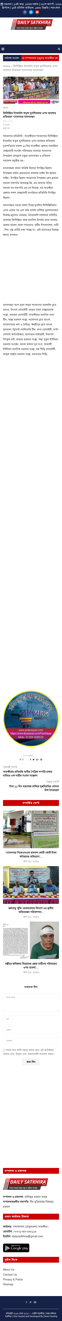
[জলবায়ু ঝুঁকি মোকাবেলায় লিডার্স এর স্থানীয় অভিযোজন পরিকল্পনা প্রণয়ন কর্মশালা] (31, 885)
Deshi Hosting (50, 1316)
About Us (8, 1269)
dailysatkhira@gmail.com (27, 1236)
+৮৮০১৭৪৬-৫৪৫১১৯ (24, 1231)
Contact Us (10, 1274)
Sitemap (8, 1284)
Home (6, 66)
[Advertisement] (32, 38)
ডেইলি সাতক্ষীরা (38, 1313)
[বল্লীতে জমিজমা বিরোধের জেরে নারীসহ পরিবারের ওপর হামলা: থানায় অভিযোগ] (31, 940)
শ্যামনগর (5, 108)
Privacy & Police (13, 1279)
